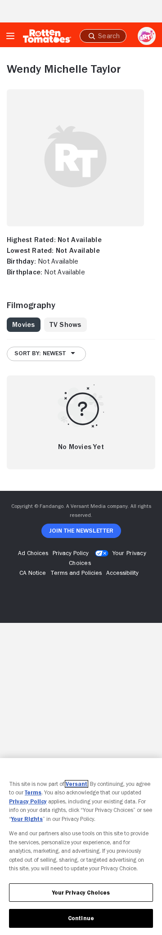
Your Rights (27, 819)
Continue (81, 918)
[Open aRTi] (147, 36)
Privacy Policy (28, 801)
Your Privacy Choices (81, 892)
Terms (33, 792)
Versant (76, 784)
